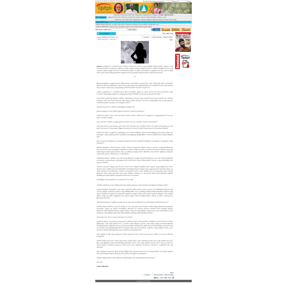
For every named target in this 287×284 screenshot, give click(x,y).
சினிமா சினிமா (129, 19)
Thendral (98, 1)
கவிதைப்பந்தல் (151, 24)
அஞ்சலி (150, 26)
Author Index (131, 15)
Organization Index (147, 15)
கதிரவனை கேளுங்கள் (146, 19)
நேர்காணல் (124, 17)
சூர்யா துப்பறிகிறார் (120, 26)
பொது (140, 24)
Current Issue (117, 15)
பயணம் (164, 17)
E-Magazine (155, 15)
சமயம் (123, 19)
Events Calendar (134, 26)
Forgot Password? (154, 1)
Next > (172, 33)
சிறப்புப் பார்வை (117, 17)
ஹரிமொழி (155, 19)
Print (157, 277)
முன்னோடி (159, 17)
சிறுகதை (143, 17)
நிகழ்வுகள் (161, 19)
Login (189, 1)
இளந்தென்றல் (137, 19)
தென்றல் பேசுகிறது (100, 24)
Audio (105, 1)
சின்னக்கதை (118, 19)
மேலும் (175, 19)
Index (168, 33)
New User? (146, 1)
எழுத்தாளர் (110, 17)
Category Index (138, 15)
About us (120, 1)
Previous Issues (124, 15)
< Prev (164, 33)
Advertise (112, 1)
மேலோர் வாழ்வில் (168, 19)
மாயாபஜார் (114, 24)
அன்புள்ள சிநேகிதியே (151, 17)
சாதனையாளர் (131, 17)
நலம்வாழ (138, 17)
